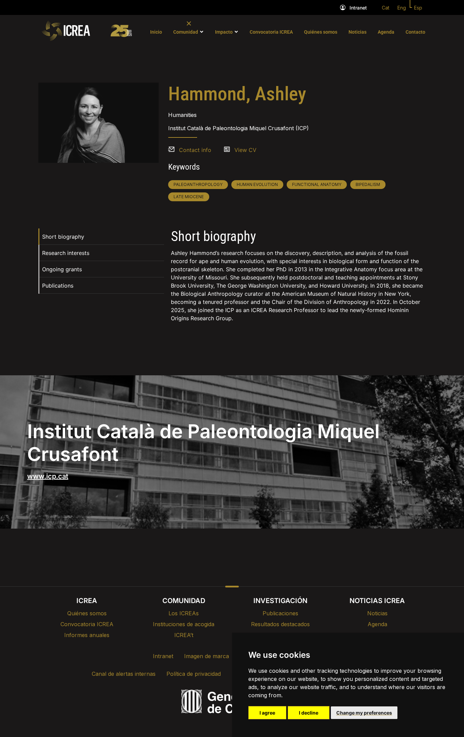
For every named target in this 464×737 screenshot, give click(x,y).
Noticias (358, 32)
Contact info (195, 150)
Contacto (415, 32)
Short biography (63, 236)
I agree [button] (267, 713)
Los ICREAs (183, 613)
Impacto (224, 32)
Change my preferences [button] (364, 713)
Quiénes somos (320, 32)
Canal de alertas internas (124, 673)
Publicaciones (280, 613)
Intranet (358, 8)
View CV (245, 150)
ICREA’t (183, 635)
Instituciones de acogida (183, 624)
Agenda (386, 32)
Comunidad (185, 32)
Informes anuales (86, 635)
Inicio (156, 32)
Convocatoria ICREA (271, 32)
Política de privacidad (193, 673)
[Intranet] (342, 7)
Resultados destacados (280, 624)
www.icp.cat (47, 476)
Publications (57, 285)
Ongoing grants (62, 269)
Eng (401, 8)
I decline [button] (308, 713)
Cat (385, 8)
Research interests (65, 253)
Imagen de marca (206, 656)
